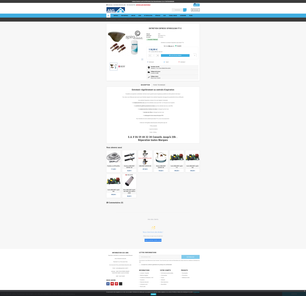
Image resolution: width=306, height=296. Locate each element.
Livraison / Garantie (144, 273)
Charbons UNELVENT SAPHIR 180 (129, 166)
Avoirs (162, 277)
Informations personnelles (167, 273)
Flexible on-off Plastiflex (113, 166)
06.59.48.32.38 (116, 5)
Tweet (167, 62)
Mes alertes (163, 284)
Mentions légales (144, 275)
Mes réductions (164, 282)
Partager (151, 62)
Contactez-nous (143, 284)
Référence (148, 35)
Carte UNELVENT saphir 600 (113, 190)
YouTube (112, 283)
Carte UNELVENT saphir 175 (177, 166)
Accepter (153, 294)
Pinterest (182, 62)
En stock (148, 37)
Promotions (184, 275)
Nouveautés (185, 273)
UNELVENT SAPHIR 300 (145, 166)
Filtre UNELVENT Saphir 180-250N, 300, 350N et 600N (129, 191)
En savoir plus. (196, 292)
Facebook (108, 283)
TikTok (120, 283)
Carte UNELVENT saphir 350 (192, 166)
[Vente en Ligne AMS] (115, 9)
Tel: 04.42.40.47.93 (131, 5)
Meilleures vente (185, 277)
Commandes (164, 275)
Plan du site (142, 286)
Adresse (163, 279)
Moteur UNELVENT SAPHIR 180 (161, 166)
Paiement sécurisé (144, 282)
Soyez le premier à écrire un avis (153, 240)
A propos (142, 279)
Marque (148, 34)
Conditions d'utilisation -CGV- (147, 277)
